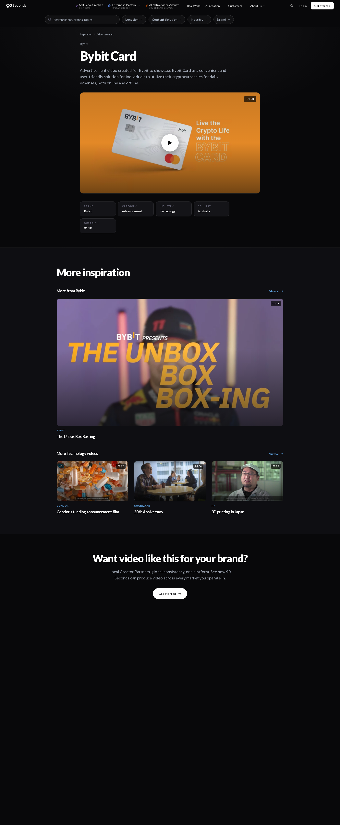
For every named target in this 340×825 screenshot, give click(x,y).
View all (274, 291)
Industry (197, 19)
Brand (221, 19)
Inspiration (86, 34)
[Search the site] (291, 6)
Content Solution (164, 19)
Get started (322, 5)
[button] (170, 143)
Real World (193, 5)
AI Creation (212, 5)
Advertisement (105, 34)
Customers (235, 5)
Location (132, 19)
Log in (303, 5)
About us (256, 5)
